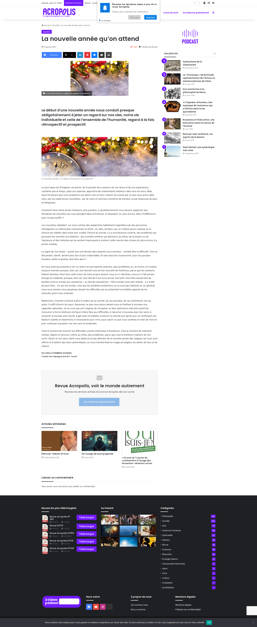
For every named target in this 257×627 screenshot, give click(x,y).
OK (209, 622)
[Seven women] (128, 520)
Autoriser (150, 17)
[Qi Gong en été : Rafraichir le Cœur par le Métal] (128, 542)
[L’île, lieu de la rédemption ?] (147, 542)
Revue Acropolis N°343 (62, 548)
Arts (164, 526)
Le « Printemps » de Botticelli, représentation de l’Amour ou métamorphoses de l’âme (199, 78)
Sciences (166, 549)
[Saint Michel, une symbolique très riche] (172, 151)
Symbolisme (168, 587)
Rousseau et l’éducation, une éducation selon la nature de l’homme (198, 122)
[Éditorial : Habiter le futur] (59, 441)
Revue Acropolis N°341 (61, 540)
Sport (164, 568)
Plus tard (134, 17)
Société (55, 25)
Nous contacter (138, 609)
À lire (164, 573)
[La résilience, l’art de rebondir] (128, 531)
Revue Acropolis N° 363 (60, 518)
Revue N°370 (56, 525)
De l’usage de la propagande (97, 453)
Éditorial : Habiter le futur (55, 453)
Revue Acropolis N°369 (62, 533)
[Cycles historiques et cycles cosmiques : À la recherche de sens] (110, 531)
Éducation (167, 554)
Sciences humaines (171, 530)
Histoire (166, 540)
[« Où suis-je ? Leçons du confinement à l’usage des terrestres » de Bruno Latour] (140, 443)
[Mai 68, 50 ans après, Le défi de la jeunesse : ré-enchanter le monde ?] (110, 520)
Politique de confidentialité (188, 609)
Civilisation (167, 583)
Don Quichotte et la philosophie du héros (194, 91)
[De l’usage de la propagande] (99, 441)
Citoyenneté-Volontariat (173, 564)
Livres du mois (170, 12)
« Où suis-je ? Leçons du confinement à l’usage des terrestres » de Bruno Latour (137, 460)
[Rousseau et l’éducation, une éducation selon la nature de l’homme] (172, 123)
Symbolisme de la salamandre (192, 63)
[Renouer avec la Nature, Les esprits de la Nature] (172, 138)
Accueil (47, 25)
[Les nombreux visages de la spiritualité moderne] (147, 531)
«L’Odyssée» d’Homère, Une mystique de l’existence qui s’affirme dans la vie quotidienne (198, 107)
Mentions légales (183, 605)
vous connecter (60, 486)
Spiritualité (167, 535)
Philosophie (167, 516)
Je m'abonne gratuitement (99, 401)
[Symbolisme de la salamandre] (172, 65)
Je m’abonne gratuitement (195, 12)
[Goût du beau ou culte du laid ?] (147, 520)
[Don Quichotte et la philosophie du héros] (172, 93)
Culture (165, 578)
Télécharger (86, 517)
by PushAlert (106, 20)
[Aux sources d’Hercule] (110, 542)
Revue (165, 545)
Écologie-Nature (170, 559)
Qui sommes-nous (139, 605)
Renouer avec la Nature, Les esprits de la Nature (198, 136)
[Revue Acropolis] (59, 12)
